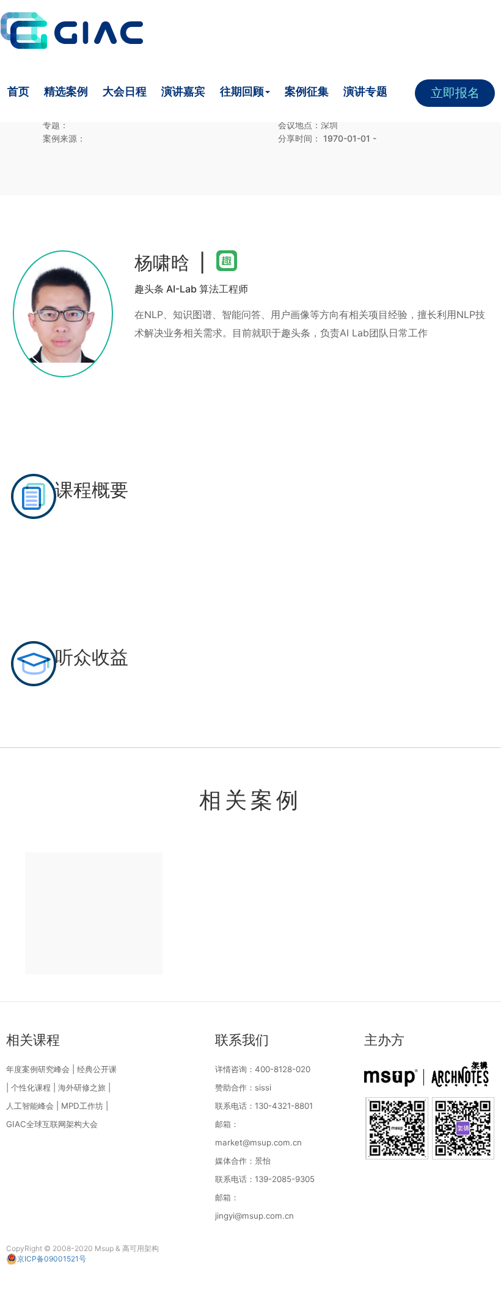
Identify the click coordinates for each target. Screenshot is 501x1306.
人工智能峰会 (30, 1106)
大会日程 (125, 91)
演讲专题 (365, 91)
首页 (18, 91)
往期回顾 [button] (242, 91)
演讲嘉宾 (183, 91)
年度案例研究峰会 (38, 1069)
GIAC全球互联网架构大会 (52, 1124)
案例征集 (307, 91)
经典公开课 (97, 1069)
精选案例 (66, 91)
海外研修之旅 (82, 1087)
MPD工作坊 (82, 1106)
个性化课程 (31, 1087)
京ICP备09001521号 (51, 1258)
